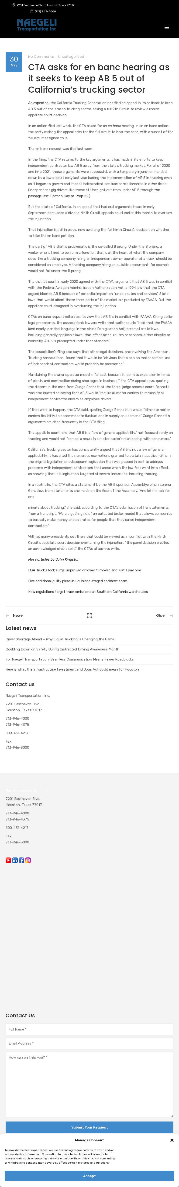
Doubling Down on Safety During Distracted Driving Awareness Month (62, 649)
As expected (38, 103)
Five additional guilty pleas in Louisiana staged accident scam (77, 581)
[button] (172, 1140)
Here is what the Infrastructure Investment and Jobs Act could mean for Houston (72, 669)
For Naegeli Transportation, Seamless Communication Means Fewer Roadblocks (70, 659)
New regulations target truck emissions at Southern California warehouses (88, 592)
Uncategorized (71, 56)
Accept (89, 1176)
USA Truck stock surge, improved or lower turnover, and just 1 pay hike (84, 570)
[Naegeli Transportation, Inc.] (37, 27)
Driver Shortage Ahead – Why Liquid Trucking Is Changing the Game (60, 639)
